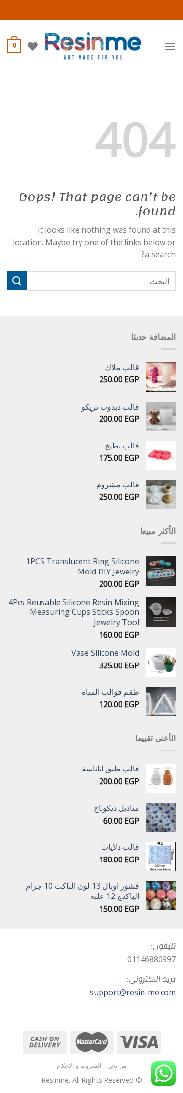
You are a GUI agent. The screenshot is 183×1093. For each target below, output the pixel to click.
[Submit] (17, 280)
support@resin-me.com (133, 992)
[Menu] (170, 46)
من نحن (116, 1065)
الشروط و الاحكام (79, 1065)
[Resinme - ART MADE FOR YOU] (93, 46)
